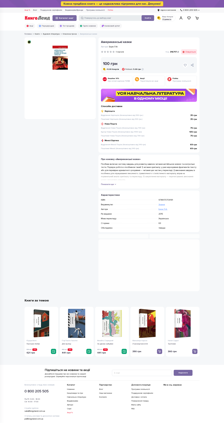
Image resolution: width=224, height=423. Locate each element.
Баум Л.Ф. (163, 209)
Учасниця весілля (140, 319)
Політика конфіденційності (35, 406)
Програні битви (33, 319)
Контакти (103, 372)
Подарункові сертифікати (51, 10)
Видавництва (72, 376)
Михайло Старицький (105, 316)
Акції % (27, 10)
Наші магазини (105, 368)
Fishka (110, 10)
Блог (35, 10)
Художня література (51, 34)
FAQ (133, 384)
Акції (31, 26)
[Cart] (197, 18)
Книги (37, 34)
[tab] (125, 246)
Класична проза (70, 34)
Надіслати (183, 348)
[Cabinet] (180, 18)
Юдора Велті (32, 316)
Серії (69, 384)
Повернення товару (140, 376)
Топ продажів (68, 26)
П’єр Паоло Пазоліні (70, 316)
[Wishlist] (189, 18)
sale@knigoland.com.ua (34, 386)
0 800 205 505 (36, 366)
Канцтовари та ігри (75, 368)
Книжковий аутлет (112, 26)
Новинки (71, 365)
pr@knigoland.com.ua (33, 394)
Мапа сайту (136, 380)
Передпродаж (48, 26)
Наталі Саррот (173, 316)
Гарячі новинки (89, 26)
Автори (70, 380)
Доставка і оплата (139, 372)
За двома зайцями (105, 319)
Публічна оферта (57, 406)
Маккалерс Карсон (139, 316)
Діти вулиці (66, 319)
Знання (162, 204)
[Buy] (53, 326)
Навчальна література (76, 372)
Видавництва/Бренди (74, 10)
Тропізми (172, 319)
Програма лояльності (95, 10)
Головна (28, 34)
